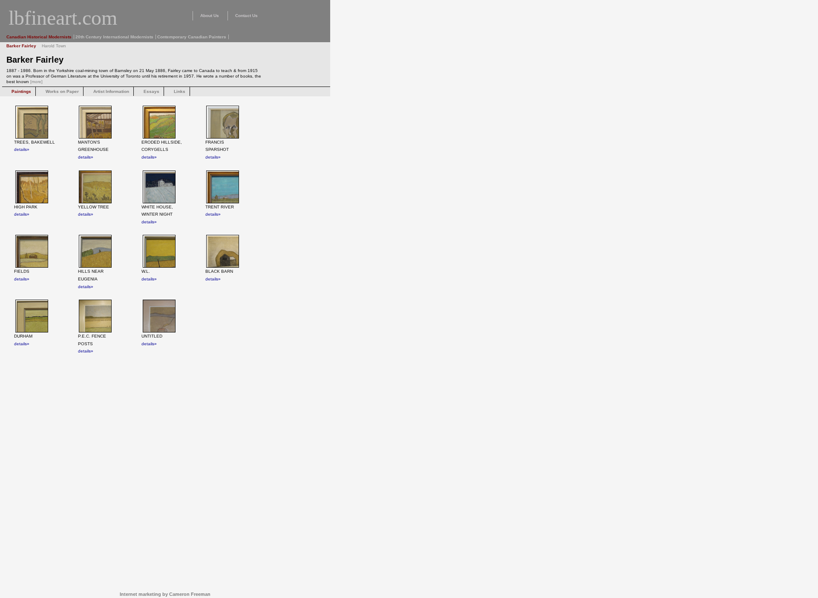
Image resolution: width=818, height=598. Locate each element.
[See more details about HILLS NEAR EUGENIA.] (96, 251)
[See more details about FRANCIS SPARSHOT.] (223, 122)
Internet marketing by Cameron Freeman (165, 594)
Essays (151, 91)
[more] (36, 81)
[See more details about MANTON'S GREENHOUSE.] (96, 122)
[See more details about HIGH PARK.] (32, 186)
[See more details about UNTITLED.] (159, 316)
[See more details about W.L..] (159, 251)
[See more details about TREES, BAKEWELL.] (32, 122)
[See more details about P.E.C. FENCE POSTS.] (96, 316)
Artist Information (111, 91)
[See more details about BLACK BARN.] (223, 251)
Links (179, 91)
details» (21, 149)
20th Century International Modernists (114, 37)
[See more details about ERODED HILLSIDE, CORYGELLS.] (159, 122)
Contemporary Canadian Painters (191, 37)
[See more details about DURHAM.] (32, 316)
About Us (209, 15)
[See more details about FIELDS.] (32, 251)
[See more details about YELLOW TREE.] (96, 186)
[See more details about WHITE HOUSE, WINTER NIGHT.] (159, 186)
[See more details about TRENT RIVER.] (223, 186)
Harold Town (54, 45)
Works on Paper (62, 91)
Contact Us (246, 15)
